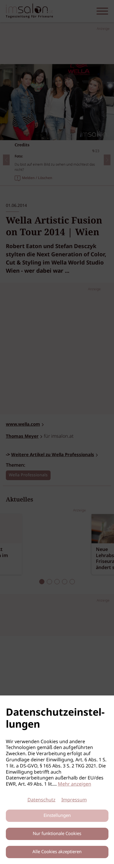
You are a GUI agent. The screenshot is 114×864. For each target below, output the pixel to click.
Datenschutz (41, 800)
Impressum (74, 800)
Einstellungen (57, 815)
